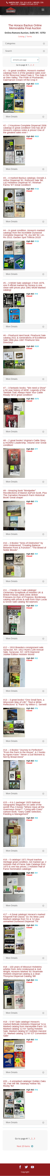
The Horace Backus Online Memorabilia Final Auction (25, 27)
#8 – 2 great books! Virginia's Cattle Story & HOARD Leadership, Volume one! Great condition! (24, 442)
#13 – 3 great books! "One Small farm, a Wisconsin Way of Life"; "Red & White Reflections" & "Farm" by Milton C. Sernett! (25, 702)
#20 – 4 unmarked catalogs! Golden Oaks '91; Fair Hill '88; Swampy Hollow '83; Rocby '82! (24, 1083)
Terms (29, 36)
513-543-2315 (32, 4)
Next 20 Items (23, 1146)
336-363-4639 (25, 2)
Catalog (21, 36)
